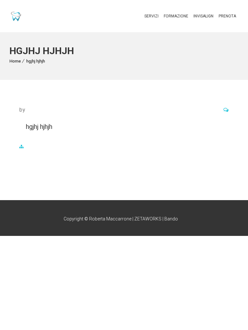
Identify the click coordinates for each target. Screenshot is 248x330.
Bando (171, 218)
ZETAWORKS (147, 218)
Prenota (227, 16)
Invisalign (203, 16)
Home (15, 61)
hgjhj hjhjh (35, 61)
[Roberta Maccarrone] (16, 16)
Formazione (176, 16)
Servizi (151, 16)
